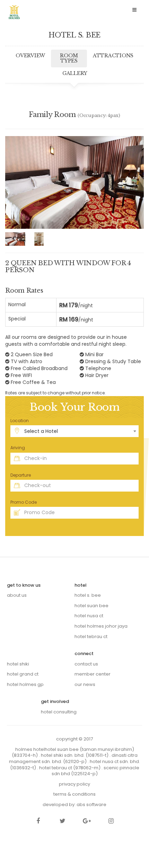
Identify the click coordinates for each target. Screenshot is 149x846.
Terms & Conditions (74, 794)
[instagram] (111, 821)
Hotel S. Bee (87, 595)
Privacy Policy (74, 784)
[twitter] (62, 821)
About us (17, 595)
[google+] (86, 821)
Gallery (74, 73)
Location (19, 421)
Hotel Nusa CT (88, 615)
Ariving (17, 448)
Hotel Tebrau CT (90, 636)
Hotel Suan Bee (91, 605)
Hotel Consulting (59, 712)
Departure (20, 475)
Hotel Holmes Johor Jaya (101, 626)
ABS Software (91, 804)
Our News (84, 684)
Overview (30, 55)
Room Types (69, 58)
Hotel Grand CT (22, 674)
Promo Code (23, 502)
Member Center (92, 674)
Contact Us (86, 664)
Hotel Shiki (18, 664)
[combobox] (74, 431)
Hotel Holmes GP (25, 684)
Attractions (113, 55)
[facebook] (38, 821)
